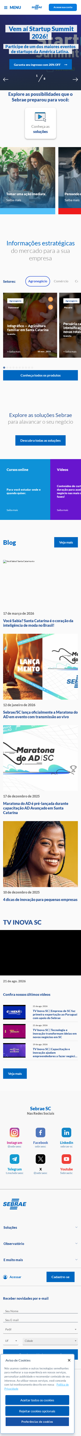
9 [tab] (29, 368)
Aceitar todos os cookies (37, 1400)
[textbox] (42, 1329)
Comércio (61, 281)
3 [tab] (10, 368)
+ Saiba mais (13, 351)
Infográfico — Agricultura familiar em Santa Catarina (28, 328)
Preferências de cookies (37, 1421)
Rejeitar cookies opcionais (37, 1411)
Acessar (15, 1277)
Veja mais (66, 542)
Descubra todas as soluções (40, 440)
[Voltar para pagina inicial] (40, 1204)
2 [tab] (7, 368)
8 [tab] (26, 368)
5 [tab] (17, 368)
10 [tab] (32, 368)
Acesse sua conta (63, 7)
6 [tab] (20, 368)
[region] (37, 1394)
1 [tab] (4, 368)
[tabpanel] (30, 325)
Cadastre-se (61, 1277)
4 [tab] (13, 368)
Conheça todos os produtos (41, 375)
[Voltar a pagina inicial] (40, 7)
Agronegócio (37, 281)
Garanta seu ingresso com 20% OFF (37, 64)
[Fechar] (69, 1360)
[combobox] (40, 1330)
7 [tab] (23, 368)
